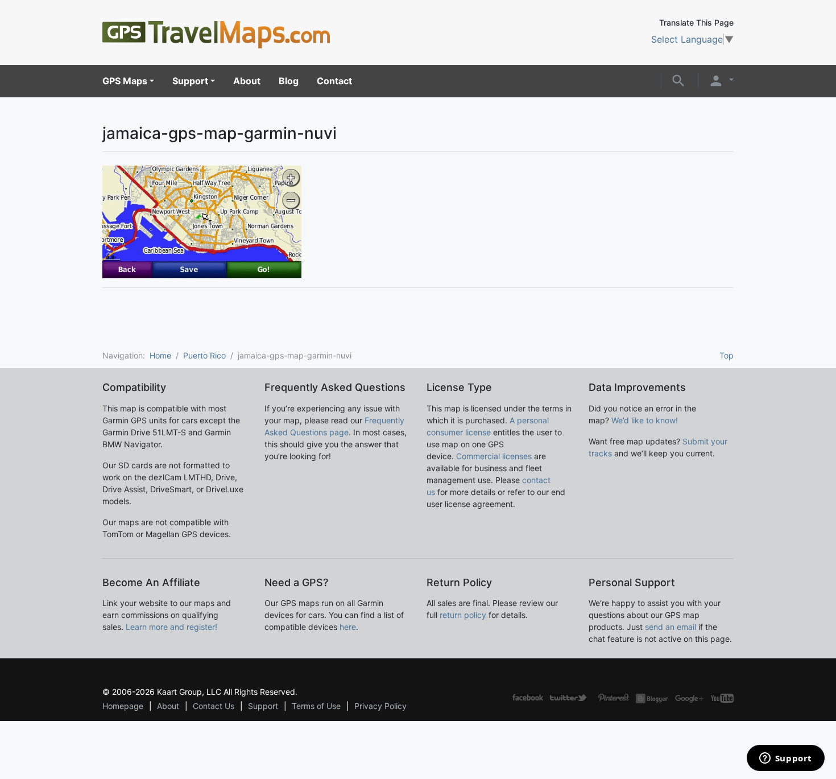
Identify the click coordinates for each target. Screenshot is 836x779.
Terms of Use (316, 706)
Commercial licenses (494, 456)
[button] (678, 79)
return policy (463, 615)
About (246, 80)
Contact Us (213, 706)
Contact (334, 80)
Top (726, 355)
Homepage (122, 706)
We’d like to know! (644, 420)
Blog (289, 80)
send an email (670, 627)
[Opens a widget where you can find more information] (785, 759)
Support (190, 80)
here (348, 627)
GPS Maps (124, 80)
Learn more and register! (171, 627)
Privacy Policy (380, 706)
